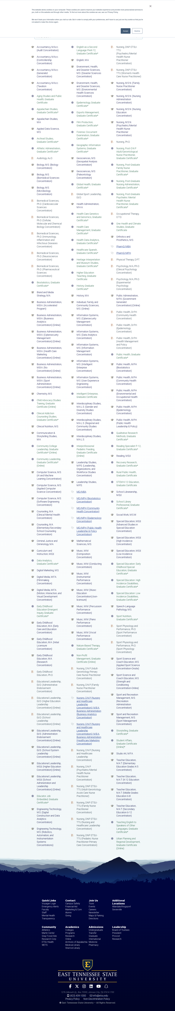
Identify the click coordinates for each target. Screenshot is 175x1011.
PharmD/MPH (123, 253)
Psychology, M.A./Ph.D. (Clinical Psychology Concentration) (128, 269)
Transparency (48, 918)
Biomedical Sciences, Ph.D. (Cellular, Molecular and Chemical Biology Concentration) (49, 222)
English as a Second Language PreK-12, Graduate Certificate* (87, 50)
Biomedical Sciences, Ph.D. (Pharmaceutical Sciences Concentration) (48, 271)
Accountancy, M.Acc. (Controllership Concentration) (48, 60)
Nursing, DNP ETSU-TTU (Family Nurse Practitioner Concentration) (87, 807)
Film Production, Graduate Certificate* (87, 124)
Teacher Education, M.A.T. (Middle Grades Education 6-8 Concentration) (127, 794)
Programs (70, 933)
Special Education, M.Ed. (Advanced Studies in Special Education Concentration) (128, 526)
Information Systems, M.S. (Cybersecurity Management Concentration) (88, 320)
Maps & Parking (96, 915)
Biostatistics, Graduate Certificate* (48, 284)
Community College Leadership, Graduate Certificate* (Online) (47, 449)
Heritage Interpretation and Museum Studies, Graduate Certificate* (88, 263)
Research (70, 936)
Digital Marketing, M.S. (48, 570)
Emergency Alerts (50, 906)
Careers (92, 909)
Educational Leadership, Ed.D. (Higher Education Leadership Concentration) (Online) (49, 703)
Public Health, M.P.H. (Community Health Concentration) (126, 380)
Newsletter (94, 912)
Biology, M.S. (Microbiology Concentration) (44, 191)
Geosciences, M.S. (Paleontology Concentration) (86, 174)
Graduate (93, 936)
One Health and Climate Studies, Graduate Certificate (128, 227)
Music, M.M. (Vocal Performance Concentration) (86, 635)
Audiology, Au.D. (45, 158)
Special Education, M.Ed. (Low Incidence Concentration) (128, 554)
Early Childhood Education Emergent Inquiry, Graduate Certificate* (47, 611)
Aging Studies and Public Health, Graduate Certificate (49, 99)
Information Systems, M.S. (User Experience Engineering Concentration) (88, 382)
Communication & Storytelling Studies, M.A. (47, 436)
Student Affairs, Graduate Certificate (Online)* (126, 743)
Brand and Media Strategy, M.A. (45, 294)
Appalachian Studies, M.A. (47, 121)
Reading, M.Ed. (123, 456)
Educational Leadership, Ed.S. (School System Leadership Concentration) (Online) (49, 752)
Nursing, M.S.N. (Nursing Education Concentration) (128, 112)
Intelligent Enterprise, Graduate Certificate (87, 395)
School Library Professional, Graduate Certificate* (128, 505)
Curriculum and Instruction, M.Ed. (45, 552)
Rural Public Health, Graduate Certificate (126, 474)
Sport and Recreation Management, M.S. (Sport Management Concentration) (127, 719)
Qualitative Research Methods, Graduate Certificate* (127, 436)
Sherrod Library (72, 948)
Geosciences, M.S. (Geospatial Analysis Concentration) (87, 161)
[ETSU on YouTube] (97, 987)
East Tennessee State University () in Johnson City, (87, 970)
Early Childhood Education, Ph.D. (45, 673)
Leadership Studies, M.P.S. (87, 484)
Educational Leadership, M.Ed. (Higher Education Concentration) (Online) (49, 766)
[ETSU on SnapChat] (105, 987)
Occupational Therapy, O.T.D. (127, 215)
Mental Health (48, 915)
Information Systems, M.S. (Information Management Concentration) (88, 349)
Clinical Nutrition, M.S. (48, 426)
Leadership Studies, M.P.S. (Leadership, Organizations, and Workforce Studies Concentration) (87, 469)
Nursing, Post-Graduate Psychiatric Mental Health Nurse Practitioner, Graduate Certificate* (128, 201)
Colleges (69, 930)
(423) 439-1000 (78, 995)
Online (68, 939)
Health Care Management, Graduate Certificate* (89, 230)
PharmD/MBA (123, 246)
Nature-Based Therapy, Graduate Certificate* (88, 647)
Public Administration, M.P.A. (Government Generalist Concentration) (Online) (128, 300)
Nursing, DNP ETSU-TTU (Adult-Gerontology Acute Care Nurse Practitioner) (89, 791)
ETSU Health (48, 942)
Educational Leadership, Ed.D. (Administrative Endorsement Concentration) (49, 686)
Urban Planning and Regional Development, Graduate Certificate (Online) (128, 843)
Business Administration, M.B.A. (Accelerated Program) (49, 305)
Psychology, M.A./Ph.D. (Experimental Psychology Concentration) (128, 284)
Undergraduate (96, 930)
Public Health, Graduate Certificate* (128, 356)
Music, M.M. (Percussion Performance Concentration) (89, 609)
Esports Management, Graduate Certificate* (88, 114)
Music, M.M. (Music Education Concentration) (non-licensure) (87, 595)
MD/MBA (81, 492)
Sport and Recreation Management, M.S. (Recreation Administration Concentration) (127, 701)
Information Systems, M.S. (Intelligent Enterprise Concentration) (88, 366)
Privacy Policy (72, 999)
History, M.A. (83, 295)
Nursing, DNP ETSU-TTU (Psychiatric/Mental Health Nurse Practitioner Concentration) (126, 55)
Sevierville (117, 909)
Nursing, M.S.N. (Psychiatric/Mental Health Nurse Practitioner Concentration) (126, 129)
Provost (116, 936)
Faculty (45, 909)
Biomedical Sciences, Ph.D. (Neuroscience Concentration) (48, 256)
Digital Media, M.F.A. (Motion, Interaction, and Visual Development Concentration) (49, 595)
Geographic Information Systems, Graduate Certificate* (89, 148)
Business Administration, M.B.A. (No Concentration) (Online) (49, 367)
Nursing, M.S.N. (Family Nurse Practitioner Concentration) (128, 86)
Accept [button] (125, 31)
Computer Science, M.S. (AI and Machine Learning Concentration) (49, 475)
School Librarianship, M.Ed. (126, 494)
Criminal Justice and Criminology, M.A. (47, 543)
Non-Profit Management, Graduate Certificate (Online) (89, 658)
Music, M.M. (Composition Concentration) (84, 554)
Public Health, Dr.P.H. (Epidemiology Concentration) (126, 328)
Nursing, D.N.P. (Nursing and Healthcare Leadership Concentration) (88, 755)
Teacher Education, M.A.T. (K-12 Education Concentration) (127, 779)
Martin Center (48, 933)
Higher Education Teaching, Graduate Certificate (86, 276)
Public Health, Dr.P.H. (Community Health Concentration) (126, 315)
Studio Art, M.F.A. (124, 753)
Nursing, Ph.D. (123, 142)
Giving (68, 915)
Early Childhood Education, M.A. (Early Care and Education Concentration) (48, 627)
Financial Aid (71, 906)
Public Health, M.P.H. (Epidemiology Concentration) (126, 410)
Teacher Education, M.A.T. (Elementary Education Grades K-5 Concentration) (127, 765)
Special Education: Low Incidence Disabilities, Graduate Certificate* (128, 596)
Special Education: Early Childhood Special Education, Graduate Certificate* (128, 568)
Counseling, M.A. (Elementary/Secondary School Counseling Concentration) (49, 529)
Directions (93, 918)
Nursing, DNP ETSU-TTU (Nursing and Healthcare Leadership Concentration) (88, 824)
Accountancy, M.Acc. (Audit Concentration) (48, 49)
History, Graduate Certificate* (85, 287)
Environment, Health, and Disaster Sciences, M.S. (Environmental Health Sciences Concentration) (88, 89)
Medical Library (72, 945)
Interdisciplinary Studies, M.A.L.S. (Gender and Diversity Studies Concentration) (89, 408)
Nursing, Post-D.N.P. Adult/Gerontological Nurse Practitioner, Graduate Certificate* (127, 153)
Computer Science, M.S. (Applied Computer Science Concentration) (49, 488)
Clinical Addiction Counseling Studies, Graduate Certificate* (47, 416)
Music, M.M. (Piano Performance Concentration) (86, 622)
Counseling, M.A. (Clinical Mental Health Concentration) (48, 514)
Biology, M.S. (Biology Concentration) (47, 166)
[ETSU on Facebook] (69, 987)
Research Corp (49, 939)
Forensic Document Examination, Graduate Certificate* (88, 135)
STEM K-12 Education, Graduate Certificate (127, 484)
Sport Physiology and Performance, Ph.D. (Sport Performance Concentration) (127, 631)
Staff (44, 912)
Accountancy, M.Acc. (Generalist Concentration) (48, 73)
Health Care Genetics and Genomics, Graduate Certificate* (89, 217)
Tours (91, 903)
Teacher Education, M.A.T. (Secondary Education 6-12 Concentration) (126, 811)
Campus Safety (72, 903)
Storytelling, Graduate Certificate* (127, 732)
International (95, 939)
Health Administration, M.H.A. (88, 206)
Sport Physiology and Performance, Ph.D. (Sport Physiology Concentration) (127, 647)
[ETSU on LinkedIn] (90, 987)
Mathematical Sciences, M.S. (84, 543)
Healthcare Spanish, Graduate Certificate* (87, 251)
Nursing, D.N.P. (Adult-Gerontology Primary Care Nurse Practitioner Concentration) (89, 673)
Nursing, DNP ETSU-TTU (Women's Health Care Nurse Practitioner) (128, 73)
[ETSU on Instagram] (83, 987)
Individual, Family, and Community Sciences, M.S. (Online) (88, 305)
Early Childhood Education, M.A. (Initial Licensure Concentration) (48, 644)
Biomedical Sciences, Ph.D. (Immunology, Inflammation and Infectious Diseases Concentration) (48, 240)
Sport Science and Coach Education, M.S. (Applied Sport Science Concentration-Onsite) (128, 663)
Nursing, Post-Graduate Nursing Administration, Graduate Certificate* (128, 184)
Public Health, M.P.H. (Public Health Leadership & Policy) (126, 423)
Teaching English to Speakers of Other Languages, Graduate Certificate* (127, 827)
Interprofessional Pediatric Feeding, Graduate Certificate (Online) (87, 451)
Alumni (68, 912)
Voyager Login (49, 903)
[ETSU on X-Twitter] (76, 987)
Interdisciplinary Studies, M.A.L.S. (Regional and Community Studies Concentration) (89, 425)
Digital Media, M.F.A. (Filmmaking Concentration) (47, 580)
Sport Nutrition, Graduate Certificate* (127, 618)
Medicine (93, 942)
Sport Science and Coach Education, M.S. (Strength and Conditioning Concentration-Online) (127, 681)
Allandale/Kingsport (121, 906)
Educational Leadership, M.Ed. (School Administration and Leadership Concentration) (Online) (49, 783)
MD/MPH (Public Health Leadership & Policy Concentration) (89, 531)
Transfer (93, 933)
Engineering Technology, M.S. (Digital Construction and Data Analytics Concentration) (49, 816)
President (116, 933)
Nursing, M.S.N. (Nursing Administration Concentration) (128, 99)
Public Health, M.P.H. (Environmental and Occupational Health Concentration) (127, 395)
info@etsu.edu (100, 995)
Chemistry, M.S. (44, 393)
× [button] (150, 5)
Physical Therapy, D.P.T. (128, 259)
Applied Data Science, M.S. (48, 130)
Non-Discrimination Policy (96, 999)
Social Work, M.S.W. (126, 514)
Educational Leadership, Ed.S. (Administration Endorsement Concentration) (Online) (49, 735)
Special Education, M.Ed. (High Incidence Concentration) (128, 541)
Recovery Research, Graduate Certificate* (127, 464)
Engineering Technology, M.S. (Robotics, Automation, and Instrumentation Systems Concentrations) (49, 836)
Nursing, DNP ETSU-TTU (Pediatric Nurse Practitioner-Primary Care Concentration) (87, 840)
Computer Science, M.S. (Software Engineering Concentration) (49, 501)
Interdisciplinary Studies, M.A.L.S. (89, 438)
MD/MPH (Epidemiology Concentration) (89, 520)
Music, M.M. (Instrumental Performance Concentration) (84, 578)
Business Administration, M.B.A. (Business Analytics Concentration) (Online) (49, 320)
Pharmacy (93, 945)
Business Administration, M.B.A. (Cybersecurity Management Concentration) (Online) (49, 336)
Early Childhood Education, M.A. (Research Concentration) (44, 660)
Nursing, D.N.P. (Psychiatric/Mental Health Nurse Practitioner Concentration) (87, 773)
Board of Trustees (120, 930)
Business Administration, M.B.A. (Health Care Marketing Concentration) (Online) (49, 353)
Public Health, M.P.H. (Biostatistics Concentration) (126, 367)
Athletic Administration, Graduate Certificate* (48, 150)
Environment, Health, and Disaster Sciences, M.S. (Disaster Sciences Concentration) (89, 71)
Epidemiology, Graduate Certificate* (88, 104)
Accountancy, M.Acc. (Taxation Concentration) (48, 86)
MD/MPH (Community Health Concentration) (88, 510)
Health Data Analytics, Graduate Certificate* (88, 242)
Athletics (46, 930)
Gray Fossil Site (49, 936)
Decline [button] (137, 31)
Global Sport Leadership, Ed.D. (89, 196)
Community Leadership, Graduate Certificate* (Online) (49, 462)
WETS (45, 945)
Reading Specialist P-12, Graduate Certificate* (128, 448)
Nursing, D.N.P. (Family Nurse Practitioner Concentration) (88, 688)
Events (92, 906)
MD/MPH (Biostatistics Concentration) (89, 500)
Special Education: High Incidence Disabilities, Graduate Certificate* (128, 583)
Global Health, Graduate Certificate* (89, 186)
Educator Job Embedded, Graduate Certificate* (47, 799)
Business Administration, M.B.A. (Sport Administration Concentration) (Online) (49, 382)
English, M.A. (83, 60)
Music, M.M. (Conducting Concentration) (89, 565)
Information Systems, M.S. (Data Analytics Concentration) (88, 334)
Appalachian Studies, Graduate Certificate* (47, 111)
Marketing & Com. (73, 909)
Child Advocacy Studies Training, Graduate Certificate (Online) (49, 403)
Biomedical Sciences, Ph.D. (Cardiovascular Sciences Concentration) (48, 205)
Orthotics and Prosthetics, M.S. (125, 238)
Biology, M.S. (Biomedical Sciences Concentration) (48, 177)
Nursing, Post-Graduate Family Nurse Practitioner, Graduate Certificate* (128, 169)
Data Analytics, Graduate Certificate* (47, 562)
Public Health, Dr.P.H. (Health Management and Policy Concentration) (127, 343)
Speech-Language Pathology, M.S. (125, 608)
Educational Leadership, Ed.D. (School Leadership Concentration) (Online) (49, 719)
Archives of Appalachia (76, 942)
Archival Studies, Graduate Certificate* (47, 140)
